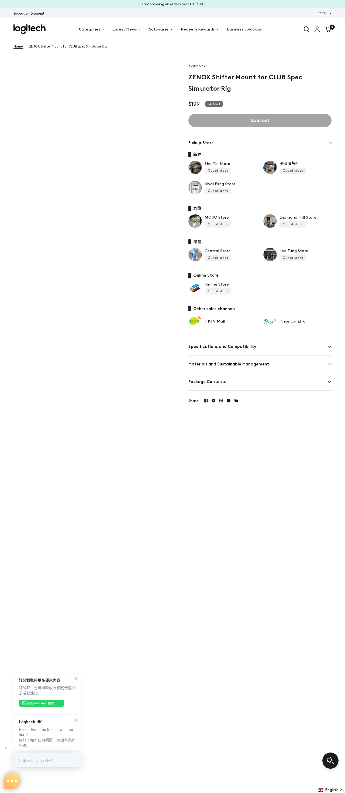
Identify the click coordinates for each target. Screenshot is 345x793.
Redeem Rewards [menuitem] (198, 29)
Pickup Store (201, 142)
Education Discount (28, 13)
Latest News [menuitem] (124, 29)
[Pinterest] (221, 400)
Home (18, 46)
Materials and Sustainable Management (228, 364)
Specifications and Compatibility (222, 346)
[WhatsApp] (228, 400)
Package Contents (207, 381)
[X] (213, 400)
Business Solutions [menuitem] (244, 29)
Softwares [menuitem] (159, 29)
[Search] (306, 29)
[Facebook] (206, 400)
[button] (331, 790)
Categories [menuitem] (89, 29)
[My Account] (317, 29)
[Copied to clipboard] (236, 400)
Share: (193, 400)
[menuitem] (30, 13)
